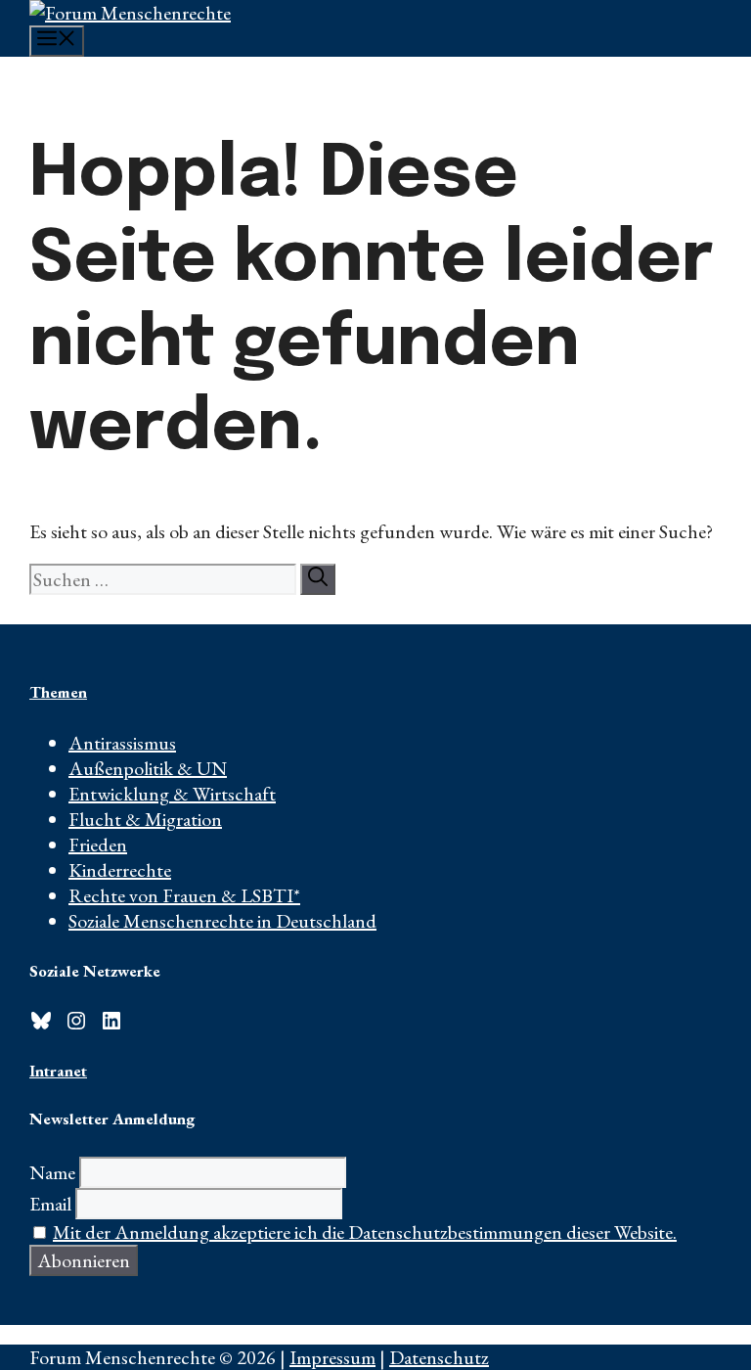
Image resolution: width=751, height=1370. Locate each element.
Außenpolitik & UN (147, 768)
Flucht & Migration (145, 819)
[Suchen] (317, 579)
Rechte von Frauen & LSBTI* (184, 895)
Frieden (97, 844)
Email (50, 1203)
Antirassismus (122, 742)
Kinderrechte (119, 870)
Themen (58, 692)
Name (52, 1172)
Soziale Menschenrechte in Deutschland (222, 921)
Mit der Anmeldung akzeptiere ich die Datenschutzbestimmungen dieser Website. (365, 1232)
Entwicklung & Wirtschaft (172, 793)
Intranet (58, 1070)
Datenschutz (439, 1357)
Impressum (332, 1357)
